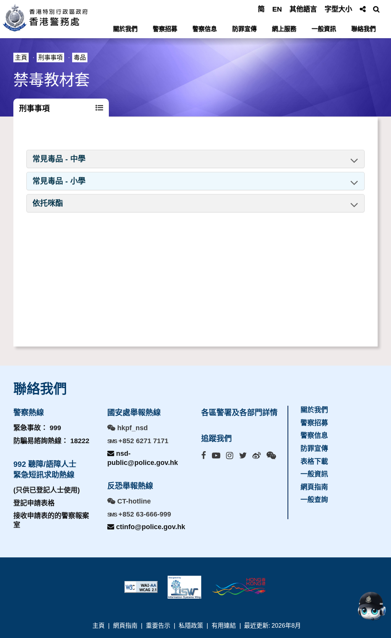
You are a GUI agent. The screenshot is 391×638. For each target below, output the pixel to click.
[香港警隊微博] (256, 455)
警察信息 (204, 29)
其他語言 (303, 9)
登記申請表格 (34, 503)
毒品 (80, 57)
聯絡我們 (363, 29)
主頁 (21, 57)
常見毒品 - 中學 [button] (59, 159)
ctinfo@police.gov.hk (149, 527)
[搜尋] (376, 9)
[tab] (195, 159)
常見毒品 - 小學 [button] (59, 181)
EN (277, 9)
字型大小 (338, 9)
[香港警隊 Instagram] (229, 455)
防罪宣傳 (244, 29)
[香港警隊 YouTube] (216, 455)
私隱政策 (191, 625)
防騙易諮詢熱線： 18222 (51, 441)
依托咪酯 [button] (47, 203)
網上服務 (284, 29)
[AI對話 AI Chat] (371, 606)
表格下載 (314, 461)
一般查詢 (314, 500)
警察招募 (165, 29)
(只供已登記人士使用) (46, 490)
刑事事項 (50, 57)
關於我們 (125, 29)
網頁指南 (314, 487)
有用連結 (224, 625)
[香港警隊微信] (271, 455)
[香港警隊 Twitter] (243, 455)
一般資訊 (324, 29)
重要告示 (158, 625)
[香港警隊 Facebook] (203, 455)
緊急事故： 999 (37, 428)
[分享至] (362, 9)
